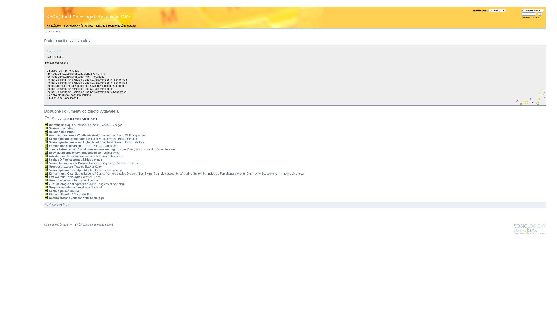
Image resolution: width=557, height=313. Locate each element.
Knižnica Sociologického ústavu (116, 25)
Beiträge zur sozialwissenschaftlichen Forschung (76, 73)
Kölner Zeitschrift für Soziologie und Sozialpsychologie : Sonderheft (87, 82)
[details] (46, 124)
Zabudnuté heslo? (531, 18)
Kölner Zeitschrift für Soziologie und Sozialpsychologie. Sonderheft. (87, 91)
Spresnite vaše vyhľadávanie (80, 118)
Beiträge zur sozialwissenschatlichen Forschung (75, 76)
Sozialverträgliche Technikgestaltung (69, 95)
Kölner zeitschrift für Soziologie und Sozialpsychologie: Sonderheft (86, 85)
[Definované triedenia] (59, 118)
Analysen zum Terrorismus (63, 70)
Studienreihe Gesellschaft (62, 98)
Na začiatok (54, 25)
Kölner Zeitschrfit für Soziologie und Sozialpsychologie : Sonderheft (87, 79)
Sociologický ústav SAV (78, 25)
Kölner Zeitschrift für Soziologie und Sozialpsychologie (79, 88)
